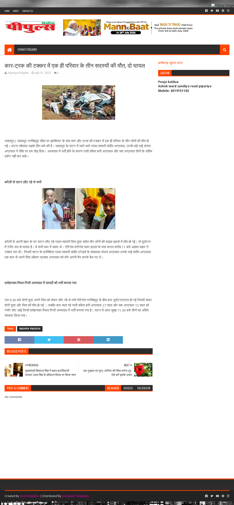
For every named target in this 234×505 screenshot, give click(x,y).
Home (7, 11)
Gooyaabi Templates (75, 496)
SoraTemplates (30, 496)
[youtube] (217, 10)
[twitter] (212, 10)
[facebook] (206, 10)
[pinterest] (223, 10)
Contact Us (27, 11)
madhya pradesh (29, 328)
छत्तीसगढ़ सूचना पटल (170, 63)
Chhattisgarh (27, 49)
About (16, 11)
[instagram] (227, 10)
